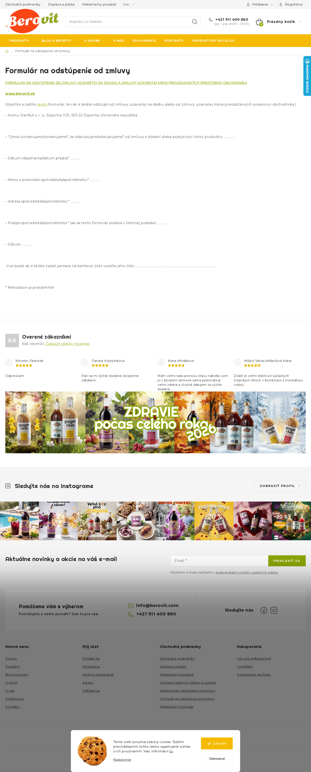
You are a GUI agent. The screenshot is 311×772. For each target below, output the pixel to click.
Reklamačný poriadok (99, 4)
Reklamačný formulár (177, 707)
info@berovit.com (157, 605)
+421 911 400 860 (231, 20)
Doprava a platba (61, 4)
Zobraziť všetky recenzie (67, 344)
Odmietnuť (217, 759)
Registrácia (294, 4)
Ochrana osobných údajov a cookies (188, 683)
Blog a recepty (17, 675)
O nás (9, 691)
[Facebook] (263, 610)
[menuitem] (21, 40)
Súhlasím (219, 743)
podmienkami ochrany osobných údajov (247, 572)
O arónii (11, 683)
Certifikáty (245, 667)
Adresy (88, 683)
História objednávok (98, 675)
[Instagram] (274, 610)
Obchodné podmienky (22, 4)
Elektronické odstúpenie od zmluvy (188, 691)
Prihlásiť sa (287, 561)
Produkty (12, 667)
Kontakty (12, 707)
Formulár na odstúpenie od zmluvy (187, 699)
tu (171, 751)
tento (42, 104)
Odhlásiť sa (91, 691)
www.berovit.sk (20, 94)
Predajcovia (14, 699)
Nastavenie (122, 759)
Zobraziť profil (277, 486)
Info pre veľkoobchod (254, 658)
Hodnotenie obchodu (254, 675)
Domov (11, 658)
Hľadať (195, 21)
